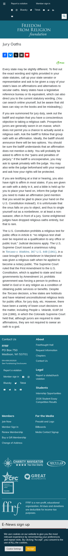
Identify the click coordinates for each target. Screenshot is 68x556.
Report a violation (19, 4)
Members (8, 416)
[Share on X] (16, 55)
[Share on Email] (21, 55)
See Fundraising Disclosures (14, 364)
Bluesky (24, 10)
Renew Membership (12, 432)
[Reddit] (48, 10)
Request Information (46, 350)
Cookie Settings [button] (14, 549)
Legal (39, 370)
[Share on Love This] (27, 55)
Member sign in (43, 4)
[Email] (12, 16)
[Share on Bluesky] (10, 55)
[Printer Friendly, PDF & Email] (60, 63)
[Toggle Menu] (4, 4)
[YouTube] (44, 10)
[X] (31, 10)
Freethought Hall (44, 345)
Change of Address (12, 443)
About (40, 339)
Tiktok (37, 10)
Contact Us (9, 339)
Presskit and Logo (44, 422)
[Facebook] (12, 10)
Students (42, 388)
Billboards (40, 427)
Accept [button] (30, 549)
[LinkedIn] (53, 10)
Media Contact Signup (47, 432)
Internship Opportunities (48, 393)
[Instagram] (16, 10)
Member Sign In (10, 427)
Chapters (41, 356)
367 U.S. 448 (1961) (31, 251)
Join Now (6, 422)
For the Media (44, 416)
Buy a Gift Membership (14, 438)
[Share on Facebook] (5, 55)
